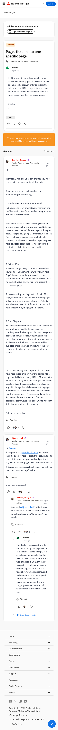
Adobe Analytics (9, 13)
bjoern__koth (17, 438)
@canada (12, 447)
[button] (15, 61)
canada (15, 67)
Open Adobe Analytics (22, 31)
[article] (29, 294)
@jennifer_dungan (29, 452)
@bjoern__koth (27, 507)
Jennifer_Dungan (19, 160)
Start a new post (25, 141)
